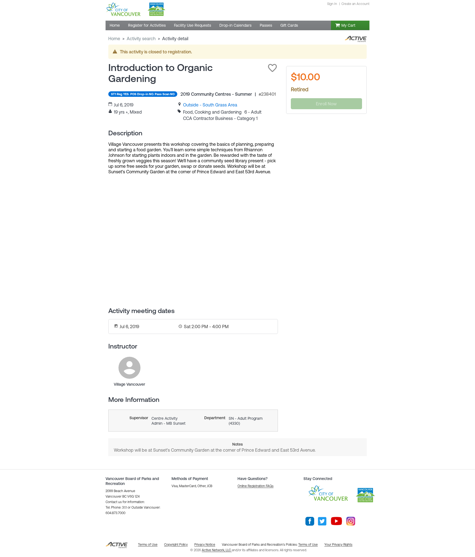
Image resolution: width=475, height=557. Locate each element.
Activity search (141, 38)
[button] (272, 68)
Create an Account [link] (355, 4)
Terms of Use (308, 545)
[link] (210, 104)
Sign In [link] (332, 4)
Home (114, 38)
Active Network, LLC (217, 550)
